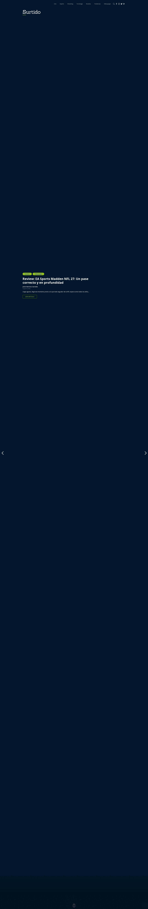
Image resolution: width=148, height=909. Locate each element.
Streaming (70, 4)
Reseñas (88, 4)
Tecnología (79, 4)
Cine (55, 4)
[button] (145, 453)
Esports (62, 4)
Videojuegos (107, 4)
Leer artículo (29, 296)
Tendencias (97, 4)
